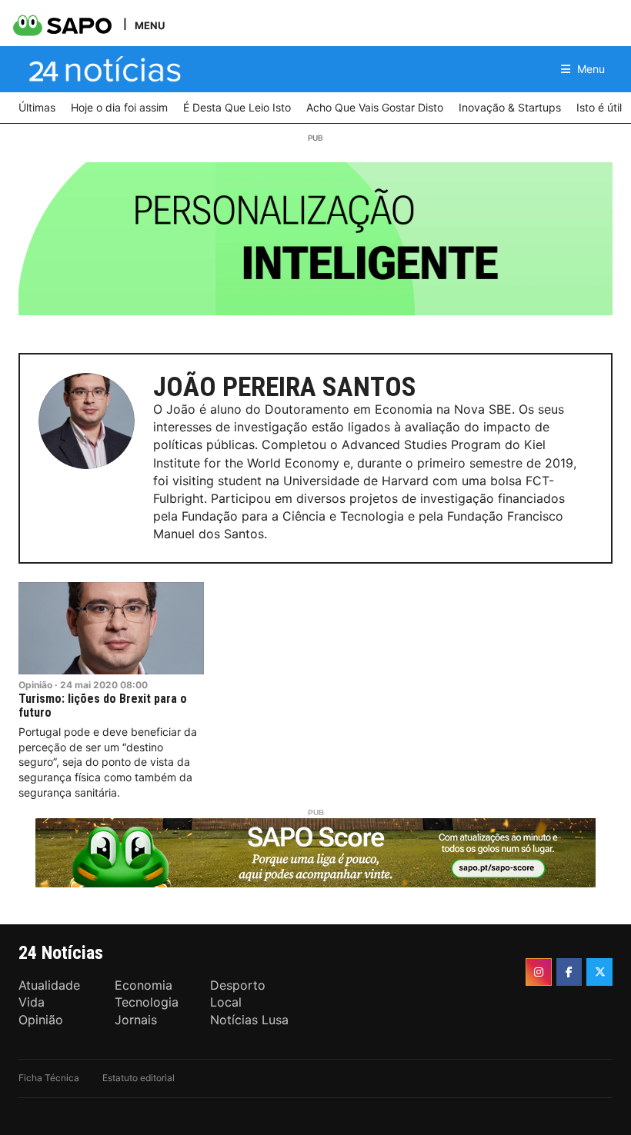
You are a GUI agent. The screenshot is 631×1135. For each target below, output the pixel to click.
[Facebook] (569, 972)
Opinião (35, 685)
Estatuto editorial (138, 1077)
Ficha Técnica (48, 1077)
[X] (599, 972)
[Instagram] (539, 972)
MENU (150, 25)
